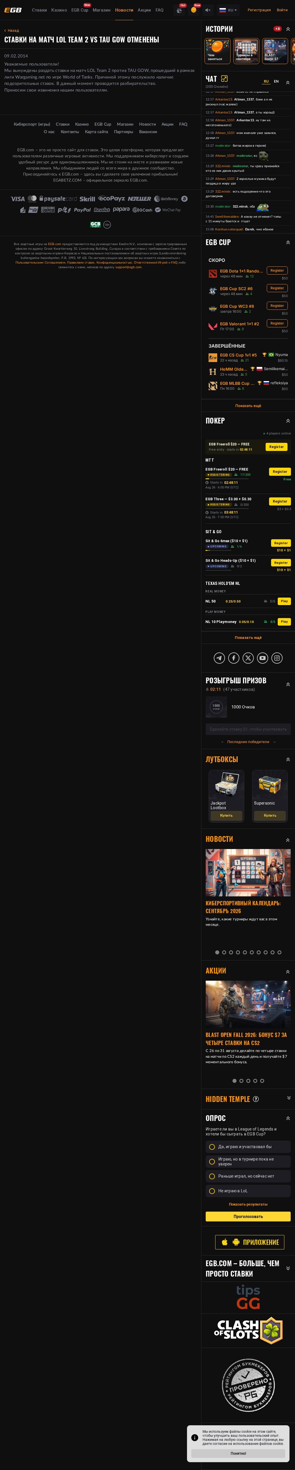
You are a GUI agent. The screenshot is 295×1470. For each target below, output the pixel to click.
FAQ (160, 10)
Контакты (70, 132)
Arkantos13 (223, 99)
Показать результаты (248, 1204)
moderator (222, 145)
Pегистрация (259, 10)
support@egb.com (129, 267)
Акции (144, 10)
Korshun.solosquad (229, 229)
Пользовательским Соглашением (40, 262)
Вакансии (148, 132)
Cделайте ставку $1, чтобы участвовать (248, 729)
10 (279, 952)
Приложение (261, 1242)
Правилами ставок (80, 262)
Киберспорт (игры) (32, 124)
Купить (226, 816)
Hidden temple (228, 1099)
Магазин (102, 10)
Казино (59, 10)
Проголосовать (248, 1216)
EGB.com (54, 244)
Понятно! (238, 1454)
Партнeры (123, 132)
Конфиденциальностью (114, 262)
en (276, 81)
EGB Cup (79, 10)
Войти (282, 10)
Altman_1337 (224, 91)
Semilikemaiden (227, 216)
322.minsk (222, 166)
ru (266, 81)
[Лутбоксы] (179, 10)
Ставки (39, 10)
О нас (49, 132)
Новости (124, 10)
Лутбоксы (222, 759)
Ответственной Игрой (151, 262)
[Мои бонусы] (193, 10)
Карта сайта (96, 132)
